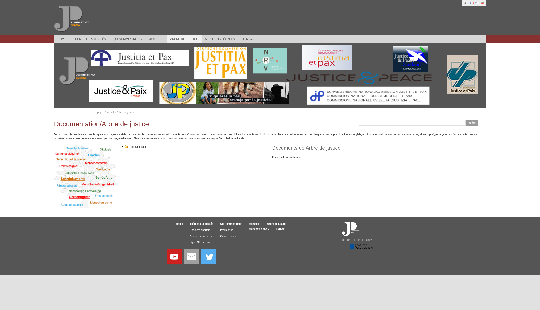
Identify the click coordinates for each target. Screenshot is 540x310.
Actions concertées (201, 236)
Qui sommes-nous (127, 39)
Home (61, 39)
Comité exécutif (229, 236)
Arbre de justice (184, 39)
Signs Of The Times (201, 242)
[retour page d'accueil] (71, 19)
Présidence (226, 230)
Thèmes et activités (89, 39)
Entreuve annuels (200, 230)
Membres (155, 39)
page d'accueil (105, 112)
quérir (472, 122)
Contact (249, 39)
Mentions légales (220, 39)
